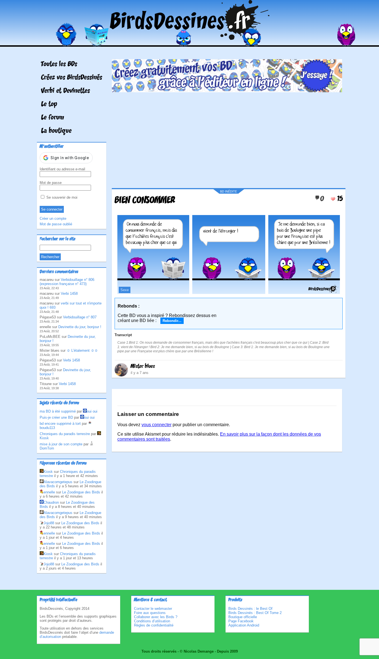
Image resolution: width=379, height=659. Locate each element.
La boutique (56, 131)
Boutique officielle (242, 617)
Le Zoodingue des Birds (81, 492)
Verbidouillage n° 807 (80, 317)
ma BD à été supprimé (58, 411)
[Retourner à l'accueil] (189, 42)
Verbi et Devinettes (65, 91)
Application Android (243, 625)
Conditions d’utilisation (152, 621)
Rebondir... (172, 321)
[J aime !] (333, 199)
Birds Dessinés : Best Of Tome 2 (255, 613)
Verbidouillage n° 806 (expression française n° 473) (67, 282)
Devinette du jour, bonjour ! (79, 327)
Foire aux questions (150, 613)
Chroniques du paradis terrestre (65, 434)
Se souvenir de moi (61, 197)
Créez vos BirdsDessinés (71, 78)
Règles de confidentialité (153, 625)
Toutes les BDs (59, 64)
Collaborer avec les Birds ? (155, 617)
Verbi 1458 (69, 293)
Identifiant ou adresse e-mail (62, 169)
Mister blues (143, 366)
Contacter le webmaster (153, 608)
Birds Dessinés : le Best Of (250, 608)
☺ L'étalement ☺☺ (82, 350)
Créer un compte (53, 218)
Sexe (124, 290)
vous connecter (156, 424)
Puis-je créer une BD (56, 417)
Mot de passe (51, 183)
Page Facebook (241, 621)
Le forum (52, 118)
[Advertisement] (227, 138)
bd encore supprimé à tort (60, 423)
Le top (49, 104)
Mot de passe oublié (56, 224)
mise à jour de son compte (61, 444)
